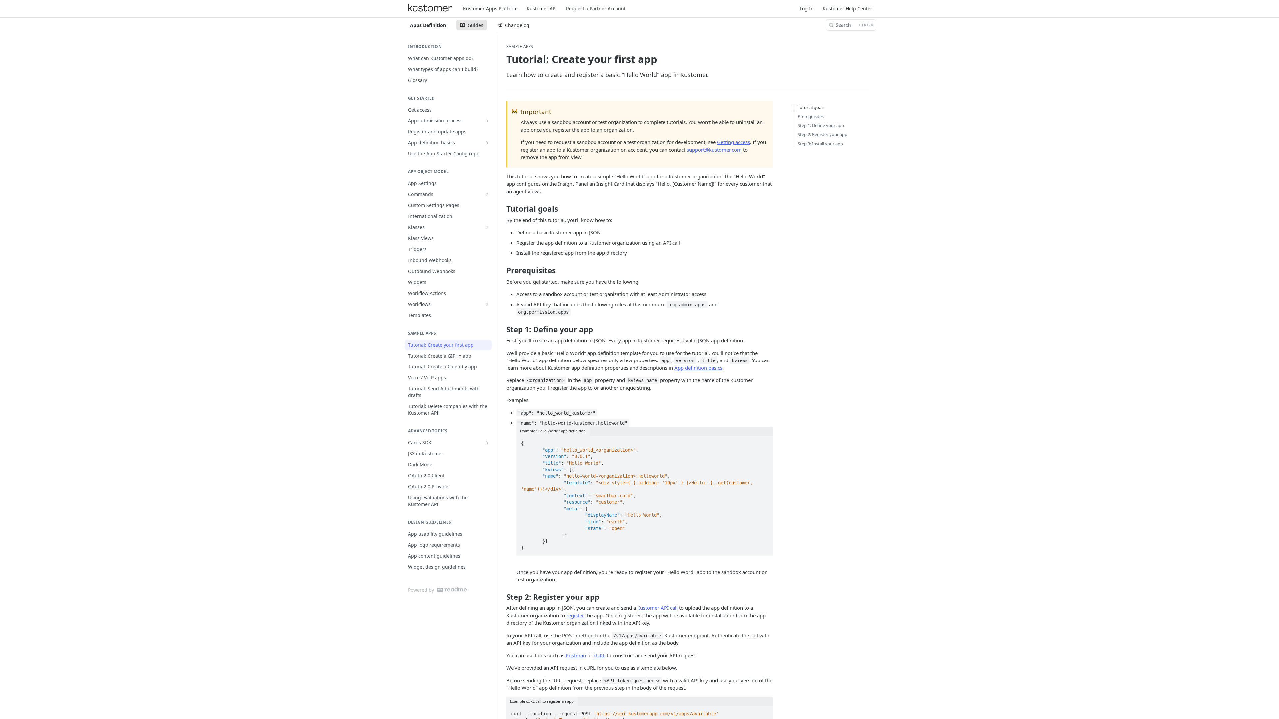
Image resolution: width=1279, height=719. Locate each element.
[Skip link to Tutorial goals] (502, 209)
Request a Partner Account (596, 8)
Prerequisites (811, 116)
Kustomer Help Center (847, 8)
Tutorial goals (811, 107)
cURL (599, 655)
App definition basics (698, 367)
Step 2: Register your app (822, 134)
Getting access (733, 142)
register (575, 615)
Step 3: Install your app (820, 144)
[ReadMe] (452, 589)
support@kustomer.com (714, 149)
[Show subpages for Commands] (487, 194)
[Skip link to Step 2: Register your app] (502, 597)
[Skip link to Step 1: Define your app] (502, 329)
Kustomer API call (657, 607)
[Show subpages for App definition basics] (487, 142)
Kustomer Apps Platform (490, 8)
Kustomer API (542, 8)
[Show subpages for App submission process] (487, 120)
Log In (807, 8)
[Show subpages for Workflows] (487, 304)
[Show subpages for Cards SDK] (487, 442)
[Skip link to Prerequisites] (502, 270)
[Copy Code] (764, 441)
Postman (576, 655)
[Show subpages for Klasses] (487, 227)
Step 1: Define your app (821, 125)
